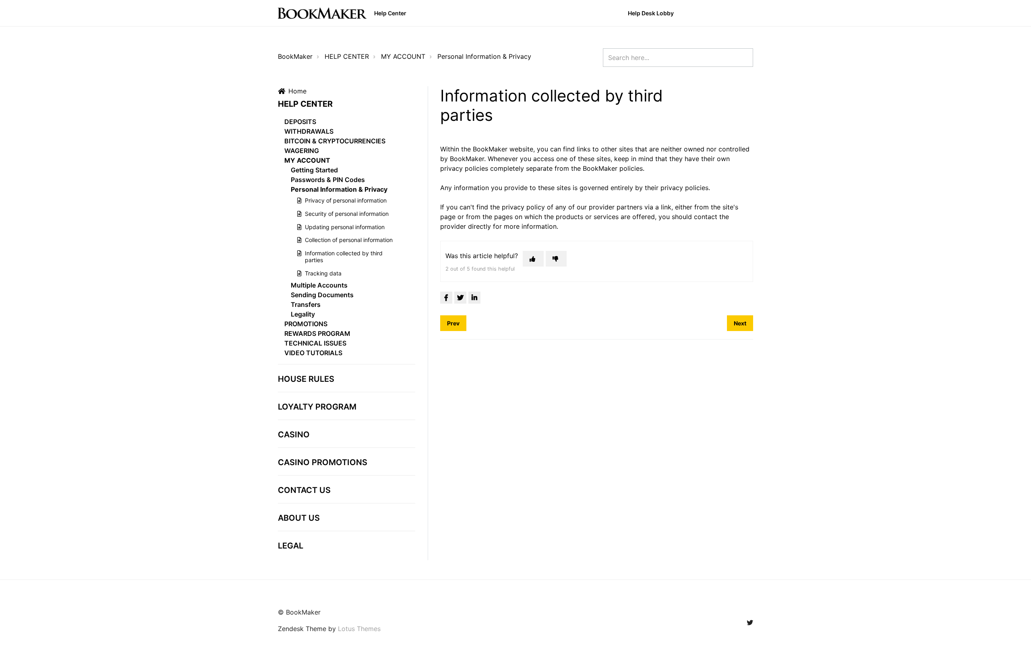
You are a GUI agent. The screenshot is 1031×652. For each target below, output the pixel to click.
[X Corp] (460, 298)
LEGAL (290, 546)
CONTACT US (304, 490)
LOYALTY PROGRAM (317, 407)
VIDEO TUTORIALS (313, 353)
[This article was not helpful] (556, 259)
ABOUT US (299, 518)
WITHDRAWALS (308, 131)
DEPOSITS (300, 122)
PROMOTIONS (305, 324)
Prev (453, 323)
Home (297, 91)
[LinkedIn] (474, 298)
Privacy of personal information (346, 200)
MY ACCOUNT (403, 56)
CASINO (294, 434)
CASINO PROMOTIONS (322, 462)
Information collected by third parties (344, 256)
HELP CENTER (347, 56)
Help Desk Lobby (651, 13)
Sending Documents (322, 295)
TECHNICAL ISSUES (315, 343)
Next (740, 323)
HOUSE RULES (306, 379)
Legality (303, 314)
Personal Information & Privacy (484, 56)
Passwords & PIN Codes (328, 180)
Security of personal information (347, 213)
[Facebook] (446, 298)
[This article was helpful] (533, 259)
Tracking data (323, 273)
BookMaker (295, 56)
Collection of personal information (349, 239)
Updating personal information (345, 227)
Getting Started (314, 170)
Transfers (306, 304)
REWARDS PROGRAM (317, 333)
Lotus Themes (359, 629)
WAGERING (301, 151)
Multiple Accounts (319, 285)
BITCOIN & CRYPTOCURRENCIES (334, 141)
